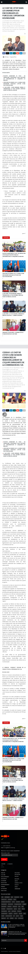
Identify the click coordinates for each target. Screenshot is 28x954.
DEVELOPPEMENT (5, 876)
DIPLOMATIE (4, 878)
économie (21, 918)
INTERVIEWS (4, 888)
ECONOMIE (3, 880)
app (12, 897)
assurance (17, 897)
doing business (18, 904)
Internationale (7, 270)
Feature (9, 906)
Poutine (19, 911)
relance (15, 913)
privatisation (4, 913)
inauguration (9, 908)
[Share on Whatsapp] (14, 53)
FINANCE (3, 886)
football (3, 908)
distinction (10, 904)
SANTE (16, 880)
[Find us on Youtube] (5, 948)
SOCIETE (17, 884)
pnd (9, 911)
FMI (22, 906)
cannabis (10, 899)
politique (14, 911)
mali (19, 908)
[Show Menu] (1, 2)
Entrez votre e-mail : (5, 853)
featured (15, 906)
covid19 (18, 901)
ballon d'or (4, 899)
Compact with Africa (6, 901)
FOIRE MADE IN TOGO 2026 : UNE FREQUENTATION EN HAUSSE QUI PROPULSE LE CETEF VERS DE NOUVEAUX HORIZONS (17, 933)
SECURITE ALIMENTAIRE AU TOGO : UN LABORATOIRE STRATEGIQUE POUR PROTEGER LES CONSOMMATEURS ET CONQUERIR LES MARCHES (14, 255)
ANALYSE (5, 310)
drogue (24, 904)
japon (15, 908)
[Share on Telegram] (20, 53)
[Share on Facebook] (4, 53)
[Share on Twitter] (7, 53)
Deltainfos (6, 951)
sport (17, 915)
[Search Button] (26, 2)
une (16, 918)
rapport (10, 913)
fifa (19, 906)
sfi (13, 915)
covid (13, 901)
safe (24, 913)
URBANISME (17, 888)
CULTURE (3, 874)
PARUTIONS (3, 890)
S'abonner (4, 859)
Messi (23, 908)
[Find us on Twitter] (3, 948)
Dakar (22, 901)
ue (7, 918)
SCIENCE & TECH (18, 882)
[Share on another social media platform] (24, 53)
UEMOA (11, 918)
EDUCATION (4, 882)
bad (21, 897)
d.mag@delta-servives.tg (9, 847)
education (4, 906)
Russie (20, 913)
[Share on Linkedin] (11, 53)
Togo (21, 915)
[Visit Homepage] (14, 2)
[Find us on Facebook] (1, 948)
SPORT (16, 886)
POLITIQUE (17, 872)
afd (2, 897)
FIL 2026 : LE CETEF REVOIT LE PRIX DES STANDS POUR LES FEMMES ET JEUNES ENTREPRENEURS (16, 926)
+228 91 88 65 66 (6, 845)
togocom (3, 918)
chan (15, 899)
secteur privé (9, 915)
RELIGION (17, 878)
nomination (4, 911)
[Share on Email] (17, 53)
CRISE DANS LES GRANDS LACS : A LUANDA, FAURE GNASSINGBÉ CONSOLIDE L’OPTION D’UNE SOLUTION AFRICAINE (14, 84)
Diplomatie (4, 904)
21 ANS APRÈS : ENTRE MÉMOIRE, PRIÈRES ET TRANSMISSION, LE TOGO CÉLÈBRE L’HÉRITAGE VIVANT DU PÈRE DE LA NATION (14, 89)
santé (3, 915)
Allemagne (7, 897)
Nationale (6, 250)
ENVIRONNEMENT (5, 884)
